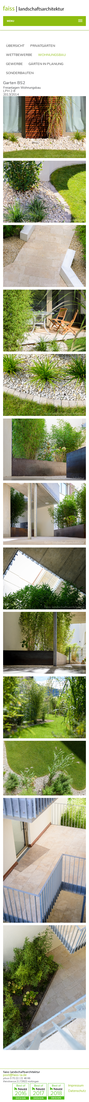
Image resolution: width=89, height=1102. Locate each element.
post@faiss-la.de (15, 1075)
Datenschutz (77, 1091)
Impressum (76, 1085)
